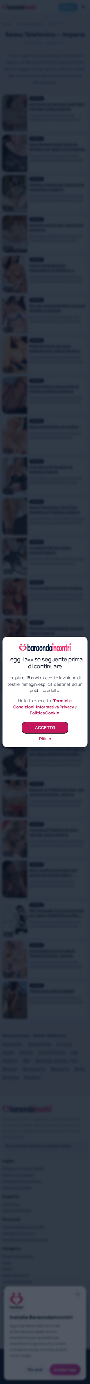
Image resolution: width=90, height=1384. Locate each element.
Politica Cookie (44, 713)
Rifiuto (45, 739)
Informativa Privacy (55, 707)
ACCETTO (45, 727)
